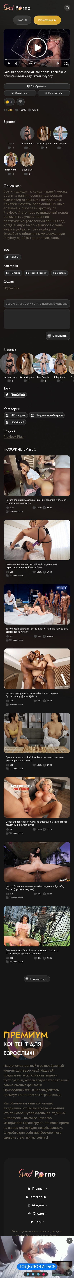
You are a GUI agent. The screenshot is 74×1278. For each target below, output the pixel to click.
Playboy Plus (11, 287)
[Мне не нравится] (21, 101)
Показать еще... (38, 978)
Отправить (59, 335)
